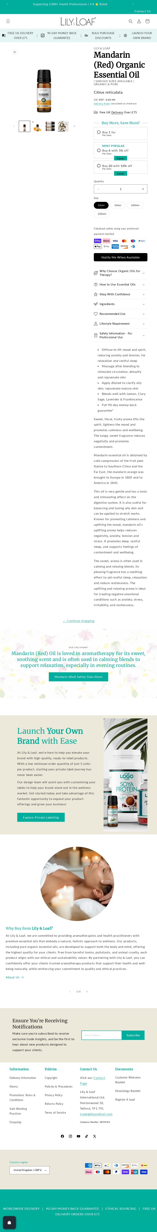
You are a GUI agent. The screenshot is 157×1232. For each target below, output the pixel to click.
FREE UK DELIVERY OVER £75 (21, 35)
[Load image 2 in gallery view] (37, 126)
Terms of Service (55, 1112)
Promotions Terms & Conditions (23, 1097)
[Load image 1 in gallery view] (24, 126)
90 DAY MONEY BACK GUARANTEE (72, 1208)
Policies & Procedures (59, 1086)
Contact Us (142, 11)
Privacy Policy (53, 1095)
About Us (13, 977)
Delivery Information (23, 1077)
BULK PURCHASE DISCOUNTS (103, 35)
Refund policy (80, 1183)
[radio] (120, 133)
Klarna (14, 1086)
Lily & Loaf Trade (38, 1183)
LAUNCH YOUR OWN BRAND (142, 35)
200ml (104, 214)
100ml (137, 206)
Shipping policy (139, 1183)
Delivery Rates (102, 103)
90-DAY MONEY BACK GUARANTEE (62, 35)
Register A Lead (125, 1099)
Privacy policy (98, 1183)
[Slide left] (14, 126)
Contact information (137, 1187)
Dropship (15, 1122)
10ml (103, 206)
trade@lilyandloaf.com (96, 1114)
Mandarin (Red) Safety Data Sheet (78, 676)
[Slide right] (74, 126)
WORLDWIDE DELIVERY (21, 1208)
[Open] (9, 1222)
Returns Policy (54, 1103)
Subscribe (133, 1035)
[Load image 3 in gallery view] (50, 126)
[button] (8, 21)
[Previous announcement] (7, 4)
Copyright (51, 1077)
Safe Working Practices (18, 1111)
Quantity (99, 181)
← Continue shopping (78, 620)
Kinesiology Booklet (127, 1091)
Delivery (117, 112)
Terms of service (119, 1183)
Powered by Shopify (58, 1183)
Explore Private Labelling (41, 817)
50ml (119, 206)
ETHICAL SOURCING (120, 1208)
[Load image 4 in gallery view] (63, 126)
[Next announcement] (133, 4)
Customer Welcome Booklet (128, 1080)
